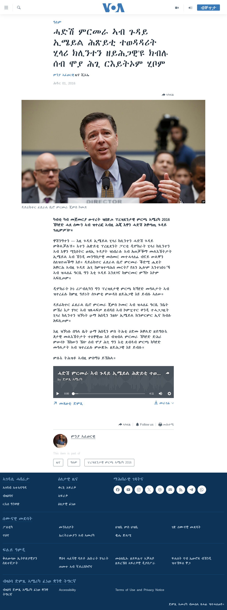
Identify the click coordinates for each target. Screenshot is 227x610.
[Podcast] (160, 489)
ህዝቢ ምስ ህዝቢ (126, 527)
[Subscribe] (170, 489)
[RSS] (180, 489)
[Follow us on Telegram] (191, 489)
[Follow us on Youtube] (128, 489)
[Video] (177, 7)
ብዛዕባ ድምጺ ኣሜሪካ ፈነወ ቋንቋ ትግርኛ (25, 592)
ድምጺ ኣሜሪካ (72, 379)
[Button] (168, 94)
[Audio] (190, 7)
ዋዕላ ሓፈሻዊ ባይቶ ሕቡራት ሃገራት (83, 558)
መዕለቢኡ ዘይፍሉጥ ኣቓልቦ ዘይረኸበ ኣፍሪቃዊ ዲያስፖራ (135, 561)
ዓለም (57, 22)
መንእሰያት (66, 527)
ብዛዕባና (8, 496)
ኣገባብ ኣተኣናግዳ (15, 488)
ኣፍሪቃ (63, 496)
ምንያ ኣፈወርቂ (63, 75)
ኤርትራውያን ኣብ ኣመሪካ (76, 535)
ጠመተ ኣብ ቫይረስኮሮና (75, 567)
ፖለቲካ (8, 527)
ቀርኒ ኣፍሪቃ (67, 488)
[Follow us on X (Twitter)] (149, 489)
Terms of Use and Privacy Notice (139, 590)
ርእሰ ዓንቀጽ (11, 504)
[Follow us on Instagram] (139, 489)
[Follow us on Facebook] (118, 489)
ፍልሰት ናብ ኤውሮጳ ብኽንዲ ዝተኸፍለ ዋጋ (191, 561)
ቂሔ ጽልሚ (123, 535)
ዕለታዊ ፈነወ (66, 504)
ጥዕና (6, 535)
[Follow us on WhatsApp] (202, 489)
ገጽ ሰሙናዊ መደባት (186, 527)
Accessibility (67, 590)
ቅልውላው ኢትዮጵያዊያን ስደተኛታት (20, 561)
